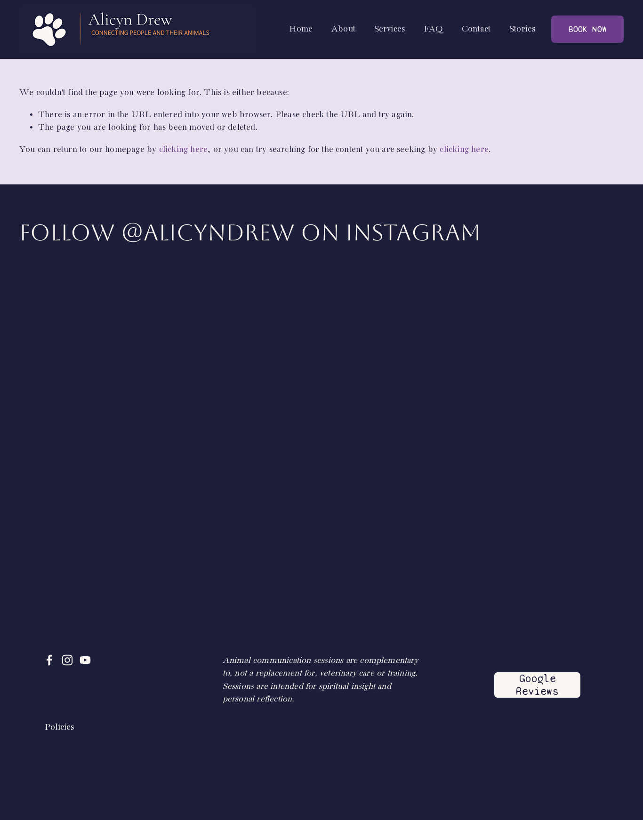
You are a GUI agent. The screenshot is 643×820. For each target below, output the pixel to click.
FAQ (433, 29)
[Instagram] (67, 660)
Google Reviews (537, 685)
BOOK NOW (588, 29)
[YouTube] (85, 660)
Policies (59, 727)
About (343, 29)
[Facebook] (49, 660)
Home (301, 29)
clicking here (183, 149)
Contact (476, 29)
